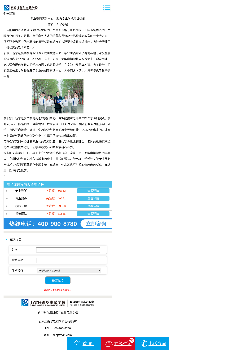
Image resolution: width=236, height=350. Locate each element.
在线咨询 (124, 342)
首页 (88, 343)
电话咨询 (157, 343)
